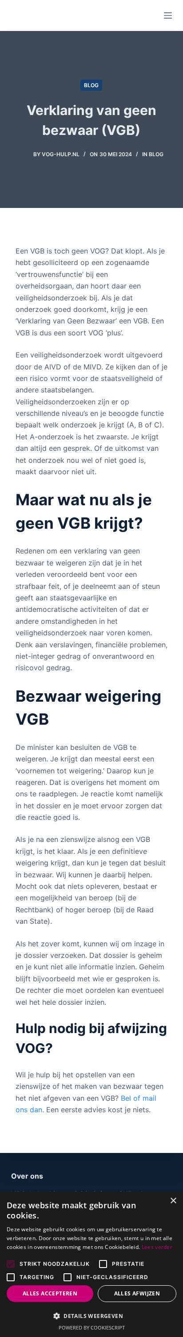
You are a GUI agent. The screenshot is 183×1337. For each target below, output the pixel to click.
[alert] (91, 1264)
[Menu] (168, 15)
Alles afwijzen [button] (137, 1293)
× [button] (173, 1201)
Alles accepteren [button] (50, 1293)
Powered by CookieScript (92, 1327)
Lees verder (157, 1247)
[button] (91, 1316)
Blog (91, 85)
